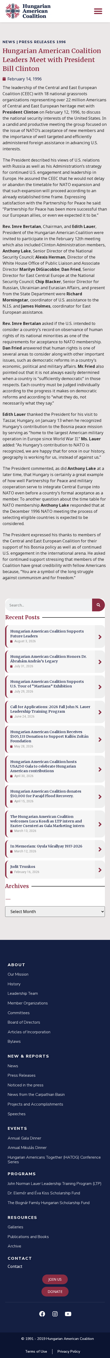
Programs (22, 1174)
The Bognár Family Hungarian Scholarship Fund (49, 1203)
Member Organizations (28, 1003)
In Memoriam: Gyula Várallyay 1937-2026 (46, 846)
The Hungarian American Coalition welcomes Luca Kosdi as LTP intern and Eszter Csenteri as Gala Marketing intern (47, 821)
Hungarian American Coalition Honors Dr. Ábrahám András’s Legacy (48, 658)
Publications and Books (28, 1237)
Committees (19, 1013)
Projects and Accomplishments (35, 1104)
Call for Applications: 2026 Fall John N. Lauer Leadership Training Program (50, 709)
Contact (20, 1258)
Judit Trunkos (22, 866)
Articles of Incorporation (29, 1032)
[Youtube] (68, 1314)
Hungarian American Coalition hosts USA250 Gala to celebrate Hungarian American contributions (43, 766)
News (13, 1066)
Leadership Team (23, 993)
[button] (98, 11)
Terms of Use (36, 1351)
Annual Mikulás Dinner (27, 1147)
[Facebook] (42, 1314)
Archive (14, 1246)
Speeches (17, 1114)
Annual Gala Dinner (24, 1138)
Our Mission (18, 974)
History (14, 984)
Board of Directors (24, 1022)
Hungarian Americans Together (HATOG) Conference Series (54, 1160)
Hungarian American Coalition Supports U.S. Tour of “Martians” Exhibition (47, 683)
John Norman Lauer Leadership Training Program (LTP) (55, 1183)
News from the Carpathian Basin (36, 1094)
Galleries (15, 1227)
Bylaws (14, 1041)
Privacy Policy (69, 1351)
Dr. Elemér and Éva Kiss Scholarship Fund (44, 1193)
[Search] (98, 605)
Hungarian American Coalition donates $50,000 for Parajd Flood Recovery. (45, 793)
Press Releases (22, 1075)
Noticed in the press (25, 1085)
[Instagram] (55, 1314)
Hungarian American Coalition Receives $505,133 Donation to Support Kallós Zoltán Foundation (49, 736)
